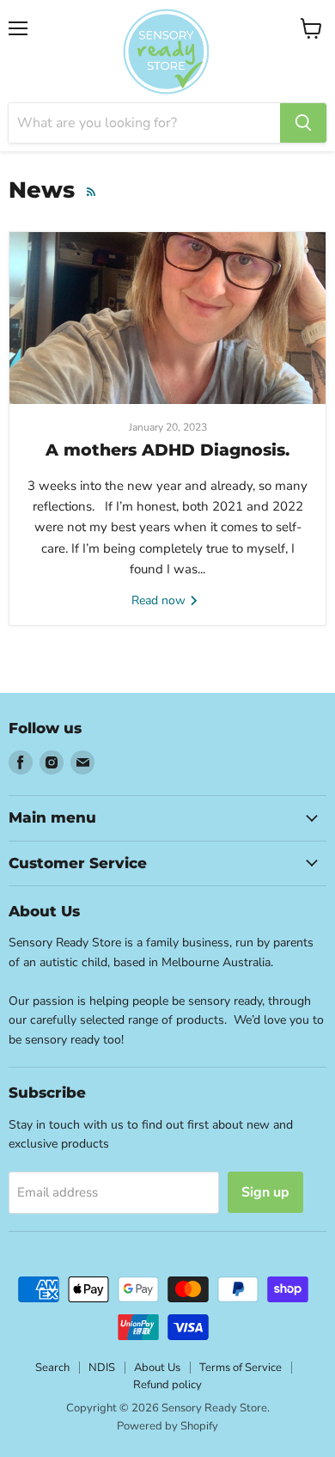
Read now (160, 600)
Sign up (265, 1192)
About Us (157, 1367)
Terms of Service (240, 1367)
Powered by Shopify (167, 1426)
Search (52, 1367)
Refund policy (167, 1385)
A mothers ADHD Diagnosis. (167, 450)
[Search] (303, 123)
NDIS (101, 1367)
